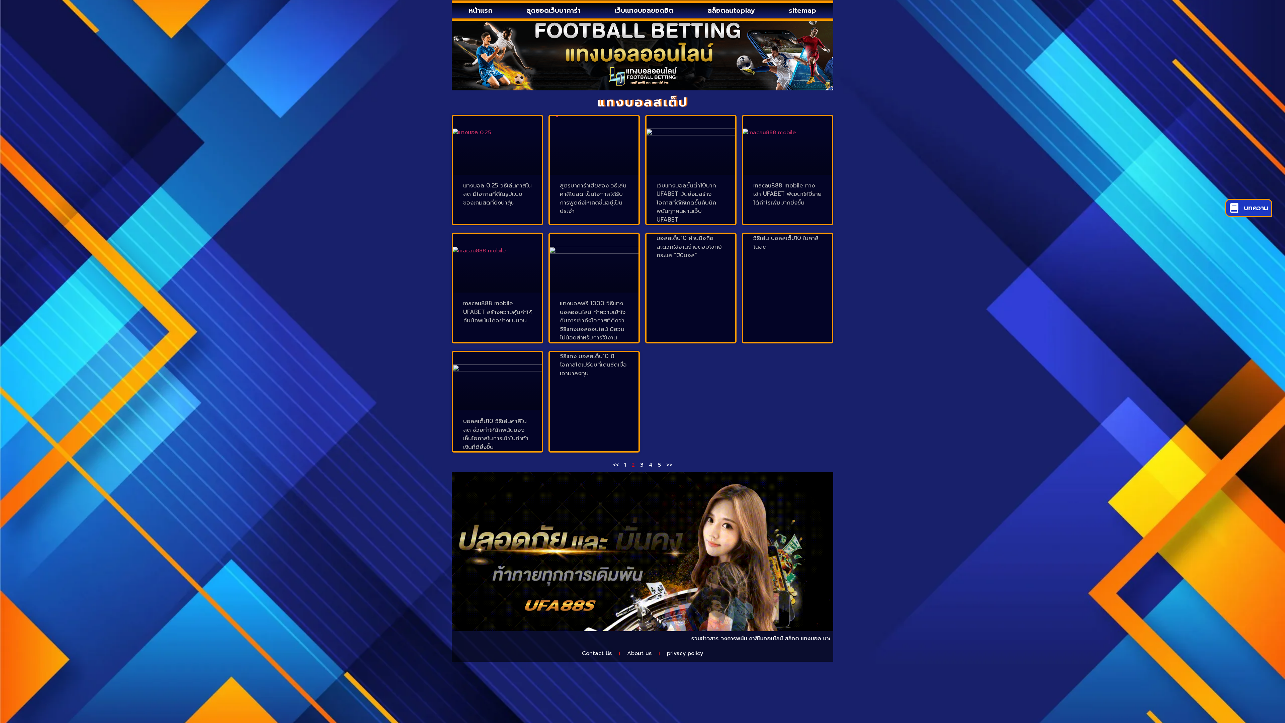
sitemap (802, 10)
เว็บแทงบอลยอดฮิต (644, 10)
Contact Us (597, 653)
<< (616, 465)
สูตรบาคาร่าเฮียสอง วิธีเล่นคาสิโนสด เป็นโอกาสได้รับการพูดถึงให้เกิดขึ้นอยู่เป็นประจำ (593, 198)
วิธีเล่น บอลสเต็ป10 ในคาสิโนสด (786, 242)
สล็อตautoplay (731, 10)
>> (669, 465)
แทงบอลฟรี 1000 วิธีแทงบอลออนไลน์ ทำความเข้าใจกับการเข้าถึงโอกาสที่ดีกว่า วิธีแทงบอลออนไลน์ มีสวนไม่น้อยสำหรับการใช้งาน (593, 320)
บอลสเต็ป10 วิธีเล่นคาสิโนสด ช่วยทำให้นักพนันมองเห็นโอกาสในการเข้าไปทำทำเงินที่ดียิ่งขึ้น (495, 434)
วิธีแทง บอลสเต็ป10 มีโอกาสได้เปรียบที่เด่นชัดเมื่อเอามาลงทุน (593, 365)
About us (639, 653)
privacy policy (685, 653)
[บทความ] (1234, 208)
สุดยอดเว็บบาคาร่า (553, 10)
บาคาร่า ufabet (796, 639)
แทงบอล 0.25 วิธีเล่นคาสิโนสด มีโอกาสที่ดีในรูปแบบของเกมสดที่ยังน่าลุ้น (497, 194)
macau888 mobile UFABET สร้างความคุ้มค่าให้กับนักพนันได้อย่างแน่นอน (497, 312)
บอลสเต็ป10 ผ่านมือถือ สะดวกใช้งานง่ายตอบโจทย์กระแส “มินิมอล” (689, 246)
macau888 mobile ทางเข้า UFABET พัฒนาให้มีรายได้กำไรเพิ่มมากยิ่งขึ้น (787, 194)
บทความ (1256, 208)
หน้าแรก (480, 10)
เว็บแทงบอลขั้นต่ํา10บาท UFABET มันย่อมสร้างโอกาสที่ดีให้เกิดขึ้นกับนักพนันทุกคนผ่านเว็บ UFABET (686, 202)
